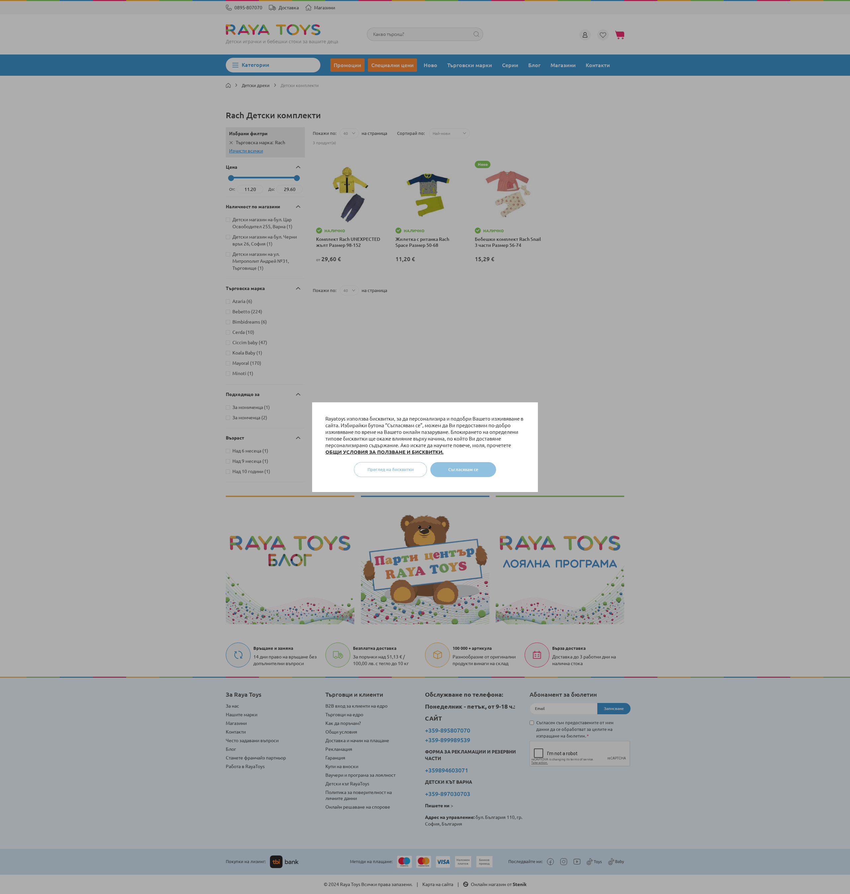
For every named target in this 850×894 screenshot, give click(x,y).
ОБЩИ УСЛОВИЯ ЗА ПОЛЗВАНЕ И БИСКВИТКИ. (384, 452)
